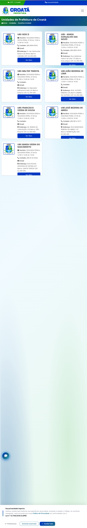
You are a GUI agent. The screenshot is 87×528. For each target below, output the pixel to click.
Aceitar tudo (48, 524)
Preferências (11, 524)
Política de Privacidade (41, 513)
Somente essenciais (29, 524)
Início (5, 23)
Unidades (12, 23)
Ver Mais (29, 60)
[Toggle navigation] (82, 10)
